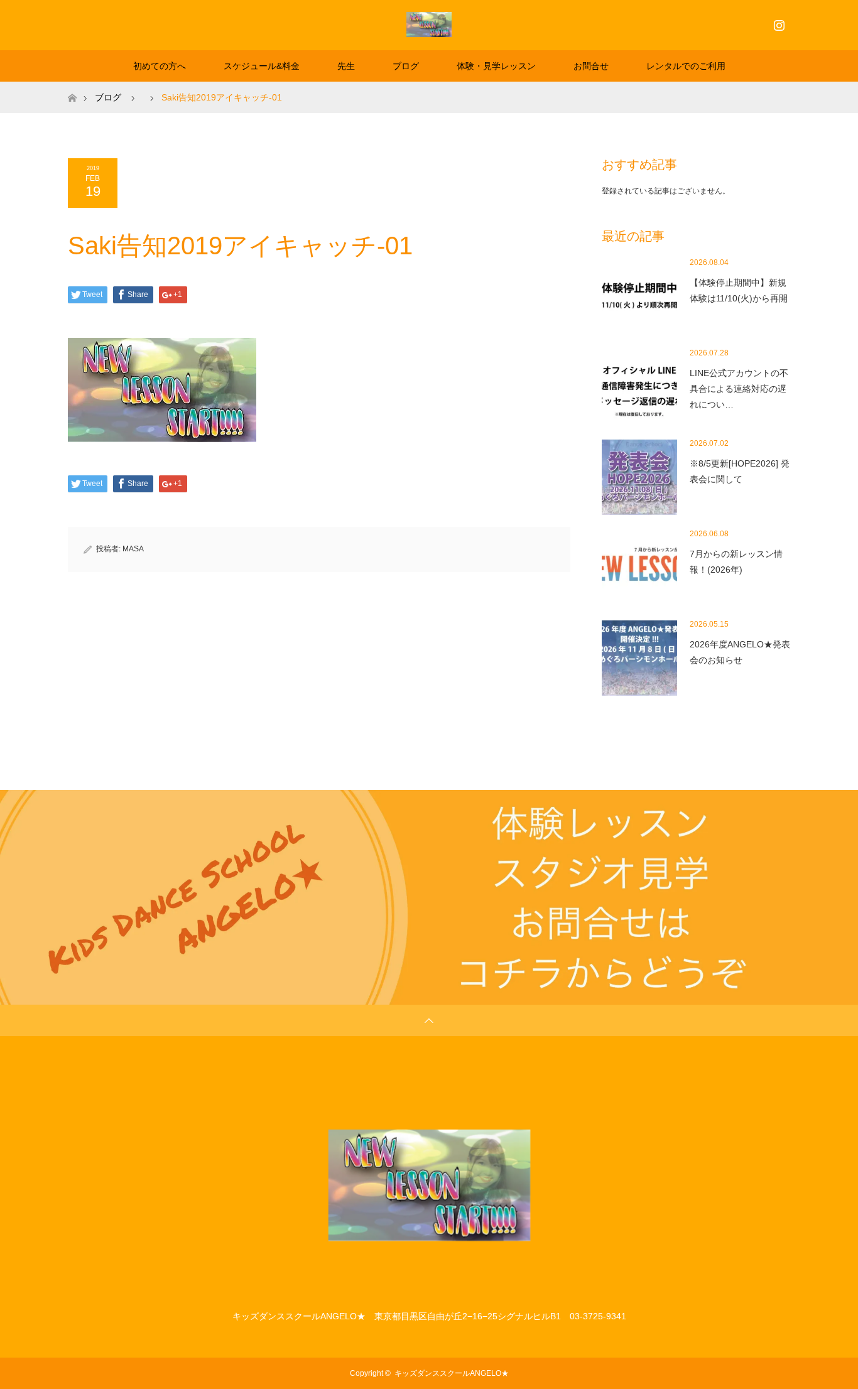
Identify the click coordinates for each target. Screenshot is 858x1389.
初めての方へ (159, 66)
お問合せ (591, 66)
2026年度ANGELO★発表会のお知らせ (740, 652)
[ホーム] (72, 86)
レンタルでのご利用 (685, 66)
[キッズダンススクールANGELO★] (429, 24)
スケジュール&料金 (262, 66)
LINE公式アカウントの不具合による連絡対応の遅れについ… (739, 388)
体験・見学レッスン (496, 66)
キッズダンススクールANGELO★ (451, 1373)
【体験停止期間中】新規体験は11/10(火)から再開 (739, 290)
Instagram (777, 22)
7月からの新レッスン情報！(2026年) (736, 562)
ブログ (406, 66)
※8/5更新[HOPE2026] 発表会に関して (740, 471)
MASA (133, 548)
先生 (346, 66)
